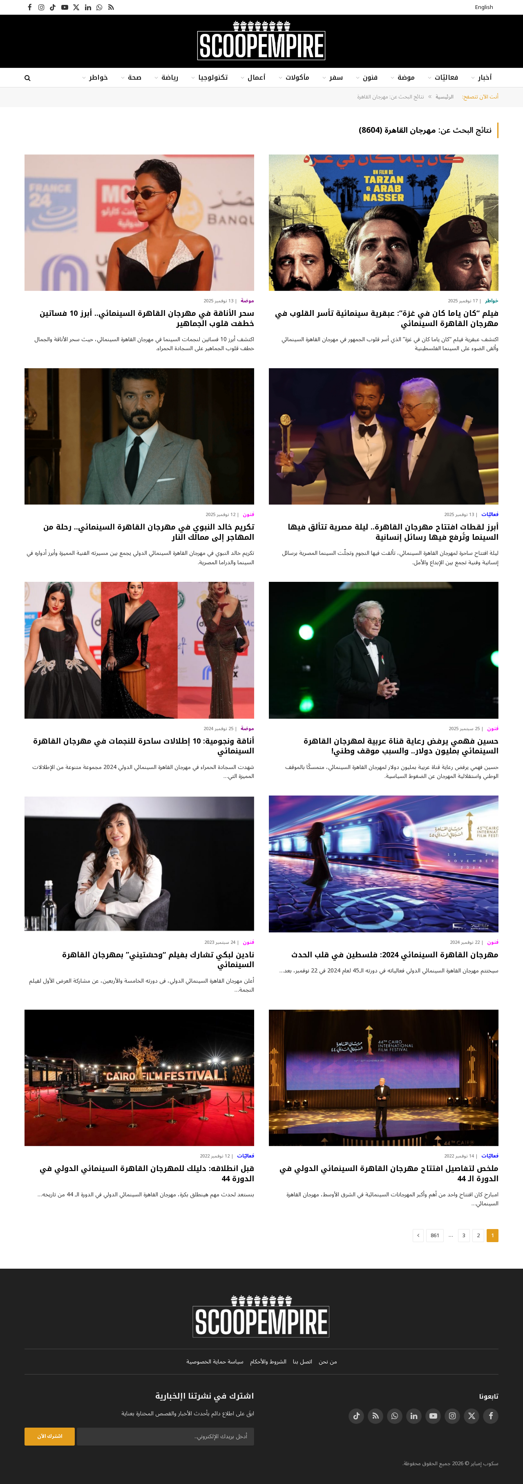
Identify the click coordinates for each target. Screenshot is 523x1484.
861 (435, 1235)
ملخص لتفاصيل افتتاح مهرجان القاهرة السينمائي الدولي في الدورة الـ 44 (388, 1174)
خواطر (98, 77)
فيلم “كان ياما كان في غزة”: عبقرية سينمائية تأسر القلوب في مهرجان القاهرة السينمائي (386, 318)
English (484, 7)
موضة (406, 77)
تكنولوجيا (213, 77)
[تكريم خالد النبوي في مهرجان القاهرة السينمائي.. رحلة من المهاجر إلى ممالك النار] (139, 436)
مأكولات (297, 77)
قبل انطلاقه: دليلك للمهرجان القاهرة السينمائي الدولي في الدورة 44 (147, 1174)
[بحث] (28, 78)
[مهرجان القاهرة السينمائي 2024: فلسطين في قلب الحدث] (383, 864)
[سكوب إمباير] (261, 41)
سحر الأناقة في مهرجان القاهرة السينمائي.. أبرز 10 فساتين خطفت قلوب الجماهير (147, 318)
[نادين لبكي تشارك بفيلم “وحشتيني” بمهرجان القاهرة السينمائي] (139, 864)
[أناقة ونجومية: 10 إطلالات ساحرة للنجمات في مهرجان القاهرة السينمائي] (139, 650)
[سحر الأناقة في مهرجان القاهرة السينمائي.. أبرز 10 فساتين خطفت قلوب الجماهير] (139, 222)
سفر (336, 77)
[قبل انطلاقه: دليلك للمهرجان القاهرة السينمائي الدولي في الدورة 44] (139, 1078)
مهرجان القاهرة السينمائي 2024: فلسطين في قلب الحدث (394, 955)
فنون (370, 77)
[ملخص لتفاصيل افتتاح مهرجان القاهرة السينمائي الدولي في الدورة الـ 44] (383, 1078)
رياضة (169, 77)
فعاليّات (446, 77)
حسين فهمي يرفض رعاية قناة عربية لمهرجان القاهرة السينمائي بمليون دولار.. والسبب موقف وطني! (401, 746)
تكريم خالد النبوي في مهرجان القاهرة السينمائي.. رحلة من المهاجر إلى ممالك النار (148, 532)
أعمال (257, 77)
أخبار (485, 77)
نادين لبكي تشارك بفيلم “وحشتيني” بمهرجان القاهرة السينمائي (158, 960)
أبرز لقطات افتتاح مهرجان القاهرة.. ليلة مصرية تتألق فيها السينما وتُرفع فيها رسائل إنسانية (393, 532)
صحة (134, 77)
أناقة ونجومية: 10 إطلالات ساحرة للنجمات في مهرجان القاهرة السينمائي (143, 746)
